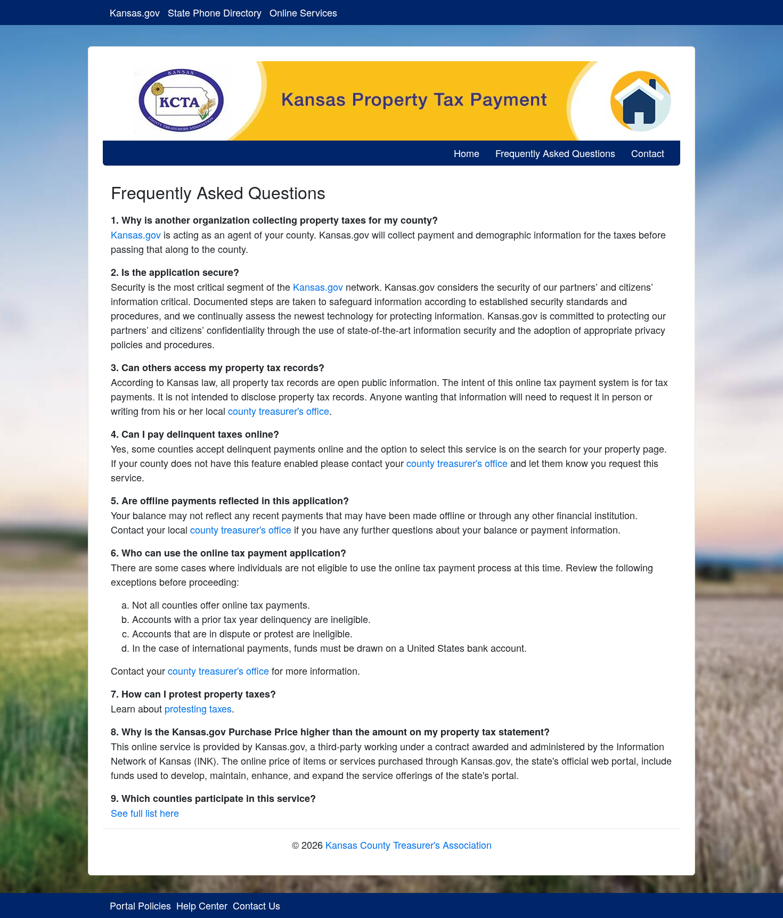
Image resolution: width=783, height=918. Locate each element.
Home (466, 153)
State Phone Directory (215, 12)
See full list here (145, 812)
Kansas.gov (135, 12)
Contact (647, 153)
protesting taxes (198, 708)
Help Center (201, 905)
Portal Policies (140, 905)
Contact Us (256, 905)
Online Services (303, 12)
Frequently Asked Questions (555, 153)
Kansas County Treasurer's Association (408, 844)
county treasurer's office (278, 410)
